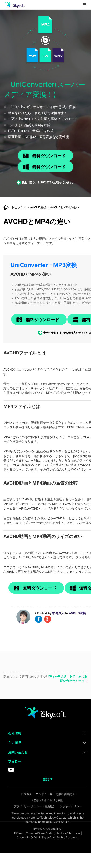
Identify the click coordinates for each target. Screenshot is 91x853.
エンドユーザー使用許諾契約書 (55, 794)
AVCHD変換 (38, 207)
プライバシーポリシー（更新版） (35, 806)
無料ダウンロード (49, 155)
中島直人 (58, 613)
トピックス (18, 207)
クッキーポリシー (71, 806)
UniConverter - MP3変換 (43, 265)
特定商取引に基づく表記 (47, 800)
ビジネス (26, 794)
